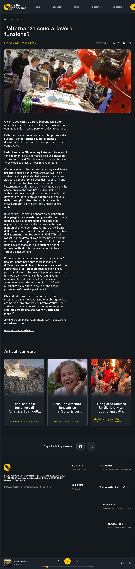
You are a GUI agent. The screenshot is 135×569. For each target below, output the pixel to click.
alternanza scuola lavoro (19, 330)
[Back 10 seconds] (58, 561)
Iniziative (96, 7)
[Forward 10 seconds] (76, 561)
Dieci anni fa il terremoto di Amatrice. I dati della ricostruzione (24, 407)
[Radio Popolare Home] (15, 7)
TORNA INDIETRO (15, 19)
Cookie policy (31, 487)
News (76, 7)
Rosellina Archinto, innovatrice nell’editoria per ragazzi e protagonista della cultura (67, 407)
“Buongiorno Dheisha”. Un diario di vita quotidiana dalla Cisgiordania (110, 407)
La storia (117, 7)
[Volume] (122, 563)
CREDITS (47, 487)
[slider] (47, 567)
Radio (37, 7)
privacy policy (11, 487)
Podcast (57, 7)
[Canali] (129, 563)
